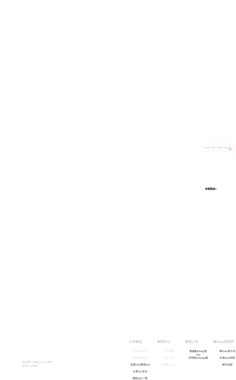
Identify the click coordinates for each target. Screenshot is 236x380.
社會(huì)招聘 (227, 357)
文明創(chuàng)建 (198, 357)
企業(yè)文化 (140, 371)
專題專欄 (198, 364)
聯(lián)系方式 (227, 351)
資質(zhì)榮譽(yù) (140, 364)
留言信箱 (227, 364)
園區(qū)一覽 (140, 378)
